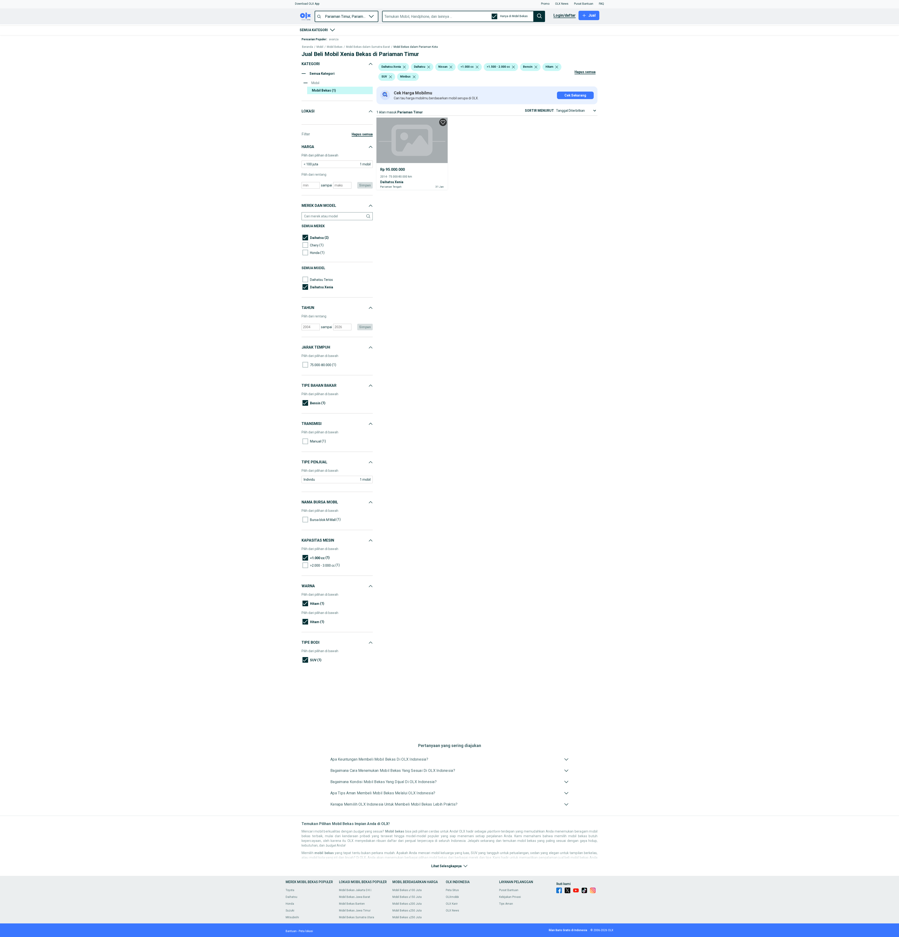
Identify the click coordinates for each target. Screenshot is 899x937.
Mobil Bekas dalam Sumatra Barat (368, 46)
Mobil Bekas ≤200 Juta (407, 903)
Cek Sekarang (575, 95)
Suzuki (290, 910)
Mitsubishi (292, 917)
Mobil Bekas (335, 46)
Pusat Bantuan (508, 890)
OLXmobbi (452, 897)
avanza (334, 39)
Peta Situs (452, 890)
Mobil (320, 46)
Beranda (307, 46)
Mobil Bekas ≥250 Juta (407, 917)
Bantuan (291, 931)
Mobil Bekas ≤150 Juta (407, 897)
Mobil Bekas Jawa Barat (354, 897)
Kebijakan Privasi (510, 897)
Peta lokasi (306, 931)
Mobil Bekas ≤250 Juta (407, 910)
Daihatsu (291, 897)
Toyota (290, 890)
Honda (290, 903)
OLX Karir (452, 903)
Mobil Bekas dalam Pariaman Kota (416, 46)
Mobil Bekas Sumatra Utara (356, 917)
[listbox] (404, 67)
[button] (307, 4)
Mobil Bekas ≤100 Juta (407, 890)
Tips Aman (506, 903)
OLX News (452, 910)
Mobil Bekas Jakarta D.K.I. (355, 890)
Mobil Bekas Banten (352, 903)
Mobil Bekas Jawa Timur (355, 910)
